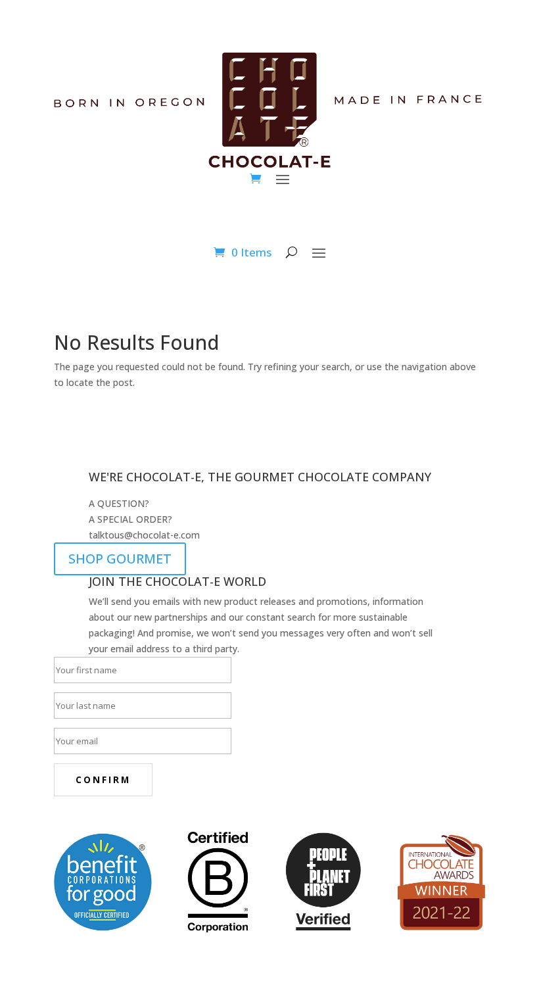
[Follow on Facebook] (64, 815)
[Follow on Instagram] (90, 815)
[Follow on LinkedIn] (143, 815)
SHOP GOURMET (120, 558)
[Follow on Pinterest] (117, 815)
